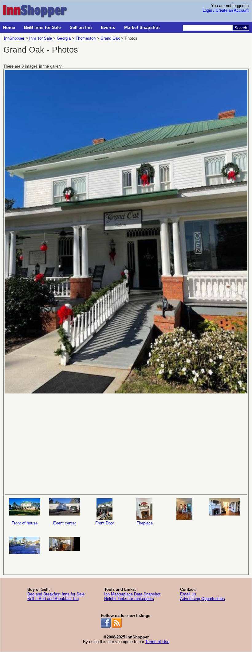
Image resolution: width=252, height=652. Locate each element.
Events (108, 27)
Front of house (24, 523)
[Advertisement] (126, 443)
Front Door (104, 523)
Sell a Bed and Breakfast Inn (53, 598)
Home (9, 27)
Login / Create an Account (226, 10)
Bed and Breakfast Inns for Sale (56, 594)
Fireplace (144, 523)
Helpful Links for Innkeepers (129, 598)
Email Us (188, 594)
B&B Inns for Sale (42, 27)
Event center (64, 523)
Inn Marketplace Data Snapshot (132, 594)
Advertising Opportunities (202, 598)
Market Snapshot (142, 27)
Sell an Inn (81, 27)
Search (240, 28)
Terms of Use (157, 641)
